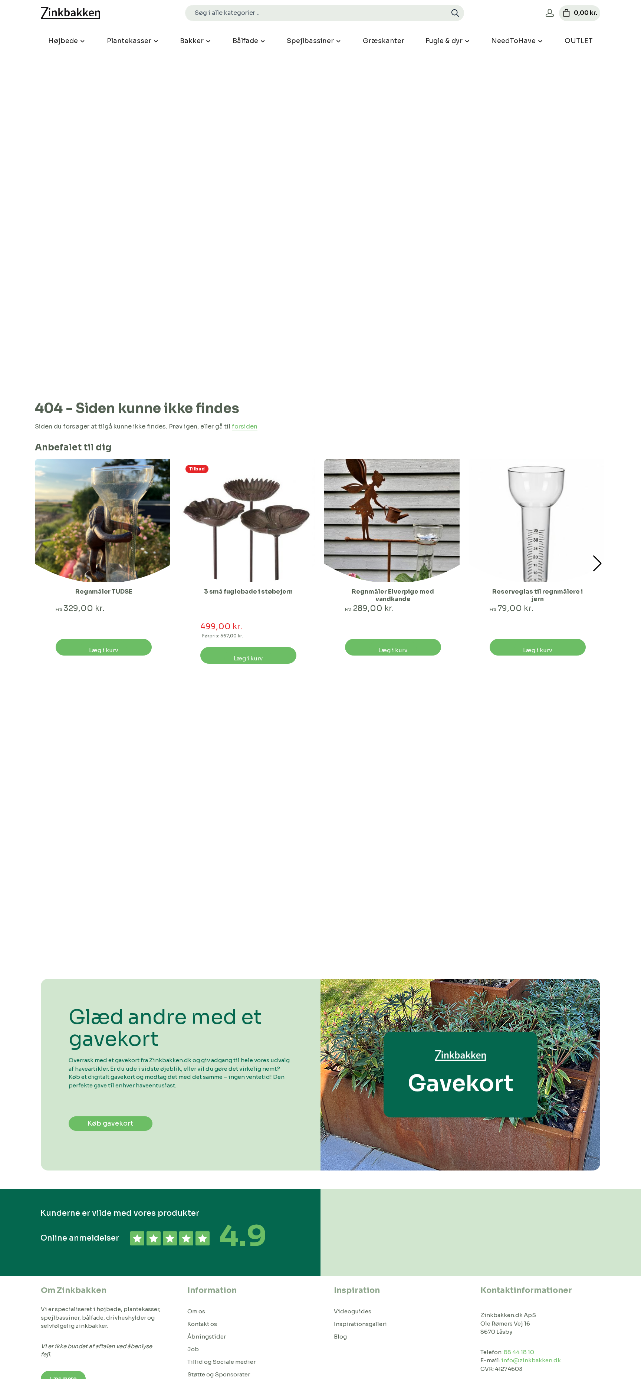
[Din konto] (550, 13)
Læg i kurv (103, 650)
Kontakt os (202, 1323)
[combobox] (316, 13)
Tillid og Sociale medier (221, 1361)
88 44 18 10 (519, 1352)
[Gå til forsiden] (70, 13)
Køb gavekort (111, 1123)
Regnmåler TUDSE (103, 591)
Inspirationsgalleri (360, 1323)
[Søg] (455, 13)
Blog (340, 1336)
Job (193, 1349)
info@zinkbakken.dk (531, 1360)
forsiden (244, 426)
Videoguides (352, 1311)
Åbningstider (206, 1336)
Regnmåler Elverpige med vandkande (393, 595)
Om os (196, 1311)
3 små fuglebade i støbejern (248, 591)
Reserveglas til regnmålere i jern (537, 595)
